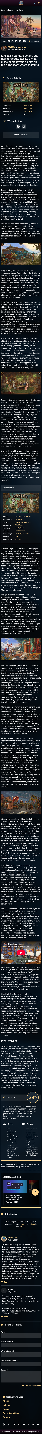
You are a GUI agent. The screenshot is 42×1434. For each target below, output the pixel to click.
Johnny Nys (22, 47)
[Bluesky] (38, 1424)
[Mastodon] (33, 1424)
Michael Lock (12, 1237)
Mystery (17, 516)
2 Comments (35, 41)
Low (16, 537)
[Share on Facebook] (13, 41)
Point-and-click (20, 531)
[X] (9, 1424)
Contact (6, 1417)
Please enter (7, 1342)
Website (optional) (7, 1351)
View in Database (21, 135)
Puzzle (17, 528)
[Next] (35, 1192)
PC (28, 114)
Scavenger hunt (25, 522)
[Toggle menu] (39, 3)
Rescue (17, 522)
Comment (4, 1370)
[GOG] (24, 126)
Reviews (11, 47)
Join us (6, 1409)
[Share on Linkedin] (17, 41)
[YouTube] (24, 1424)
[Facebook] (4, 1424)
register (32, 1224)
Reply (6, 1282)
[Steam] (18, 126)
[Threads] (29, 1424)
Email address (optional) (9, 1361)
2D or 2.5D (18, 519)
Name (3, 1332)
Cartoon (17, 539)
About (6, 1401)
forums (22, 1226)
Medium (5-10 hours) (22, 534)
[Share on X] (9, 41)
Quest (22, 528)
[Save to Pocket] (21, 41)
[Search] (35, 3)
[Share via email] (25, 41)
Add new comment (32, 1386)
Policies (6, 1405)
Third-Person (19, 525)
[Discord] (14, 1424)
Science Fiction (25, 516)
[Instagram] (19, 1424)
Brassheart (8, 488)
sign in (23, 1224)
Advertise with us (11, 1413)
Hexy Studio (28, 106)
